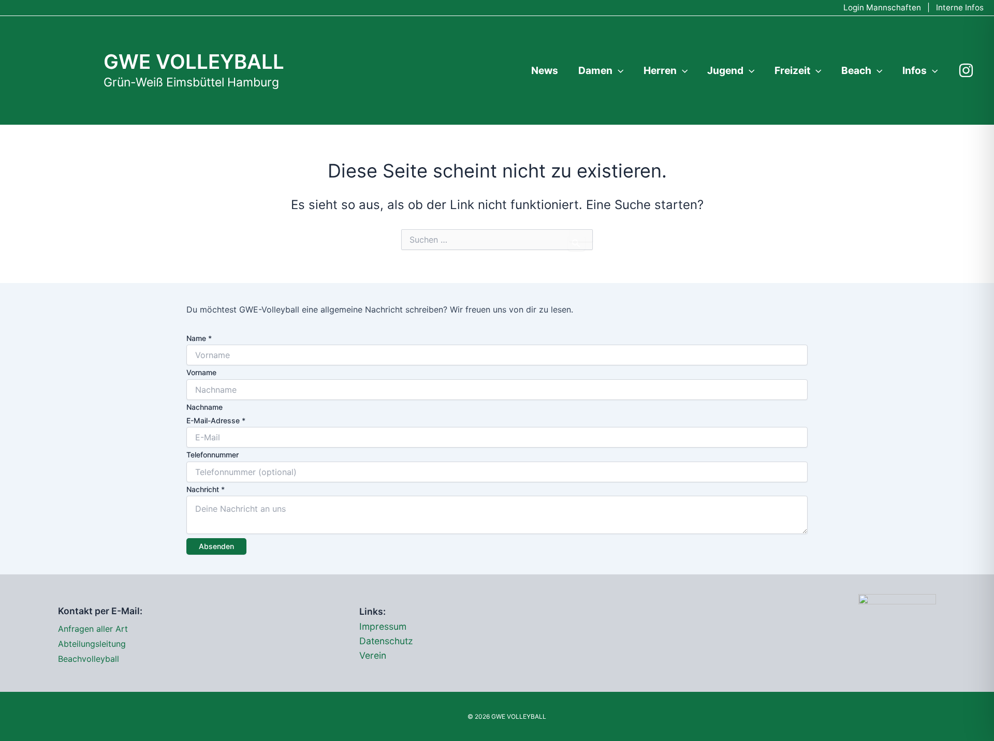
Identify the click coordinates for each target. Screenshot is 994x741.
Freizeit (792, 70)
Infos (914, 70)
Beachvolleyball (88, 659)
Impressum (382, 626)
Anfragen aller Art (93, 629)
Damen (595, 70)
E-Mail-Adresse (215, 420)
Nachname (204, 407)
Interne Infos (960, 7)
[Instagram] (966, 70)
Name (199, 338)
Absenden (216, 546)
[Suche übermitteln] (576, 243)
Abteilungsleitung (92, 644)
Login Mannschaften (882, 7)
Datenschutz (386, 640)
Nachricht (205, 489)
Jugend (725, 70)
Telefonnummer (212, 454)
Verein (372, 655)
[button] (618, 70)
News (544, 70)
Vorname (201, 372)
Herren (660, 70)
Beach (856, 70)
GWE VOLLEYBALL (194, 61)
